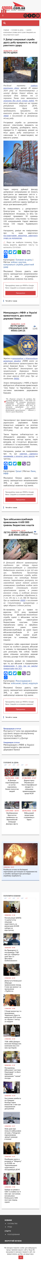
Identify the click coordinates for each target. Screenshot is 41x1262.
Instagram (25, 16)
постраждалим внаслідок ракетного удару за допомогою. (20, 236)
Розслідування (23, 680)
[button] (3, 15)
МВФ (5, 473)
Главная (6, 30)
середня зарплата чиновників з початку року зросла (20, 455)
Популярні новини (11, 1129)
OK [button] (21, 1257)
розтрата (21, 921)
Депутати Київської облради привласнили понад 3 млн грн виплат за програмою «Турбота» (13, 1219)
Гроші (18, 471)
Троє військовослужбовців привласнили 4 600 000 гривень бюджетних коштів (20, 979)
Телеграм (34, 16)
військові (16, 683)
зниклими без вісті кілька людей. (18, 100)
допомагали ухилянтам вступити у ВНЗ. (20, 905)
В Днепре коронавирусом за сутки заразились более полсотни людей (12, 1019)
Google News (38, 16)
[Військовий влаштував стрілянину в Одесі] (29, 1042)
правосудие (9, 921)
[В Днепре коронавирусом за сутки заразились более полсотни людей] (12, 1009)
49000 (6, 115)
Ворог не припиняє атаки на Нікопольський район (17, 969)
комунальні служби (13, 264)
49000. (16, 378)
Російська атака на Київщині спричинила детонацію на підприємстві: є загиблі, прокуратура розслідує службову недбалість (20, 1105)
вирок (32, 918)
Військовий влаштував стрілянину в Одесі (29, 1049)
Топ (17, 918)
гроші (25, 683)
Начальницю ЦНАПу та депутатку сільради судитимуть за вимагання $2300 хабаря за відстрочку (13, 1157)
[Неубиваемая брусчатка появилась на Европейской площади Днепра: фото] (12, 1042)
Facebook (30, 16)
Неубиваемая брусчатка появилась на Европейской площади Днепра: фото (12, 1051)
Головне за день (17, 30)
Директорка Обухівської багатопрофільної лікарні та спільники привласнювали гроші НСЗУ (29, 1020)
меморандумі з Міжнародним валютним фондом (20, 359)
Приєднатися (20, 293)
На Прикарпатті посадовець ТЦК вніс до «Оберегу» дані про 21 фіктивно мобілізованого (12, 1188)
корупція (33, 683)
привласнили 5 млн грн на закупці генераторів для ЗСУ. (20, 667)
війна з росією (18, 262)
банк (33, 471)
